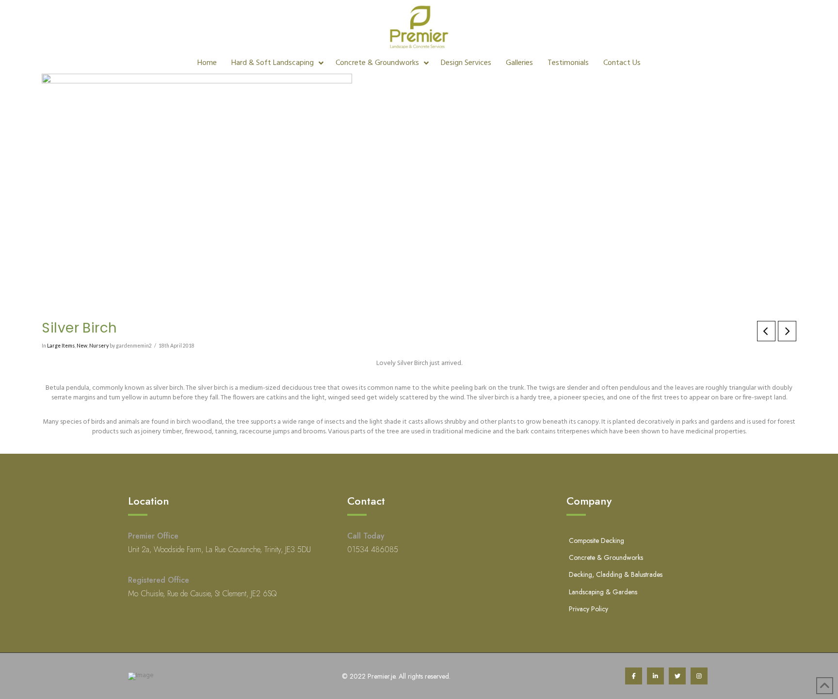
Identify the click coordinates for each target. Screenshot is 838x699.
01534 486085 (372, 549)
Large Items (61, 346)
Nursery (99, 346)
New (82, 346)
